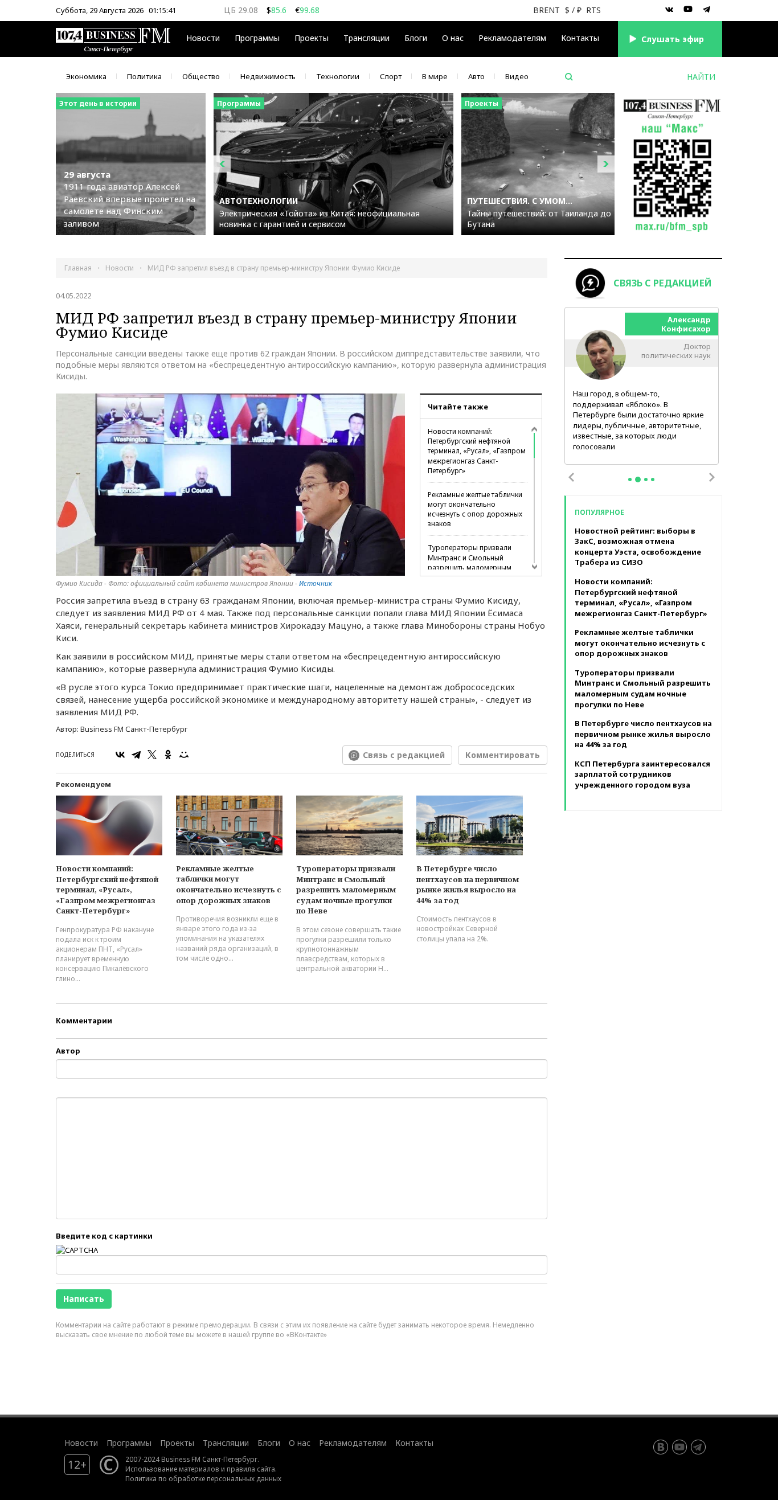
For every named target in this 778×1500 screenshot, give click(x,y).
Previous (571, 477)
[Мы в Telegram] (706, 9)
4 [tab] (652, 479)
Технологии (337, 76)
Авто (476, 76)
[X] (152, 754)
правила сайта (251, 1468)
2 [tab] (638, 479)
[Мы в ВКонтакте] (669, 9)
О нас (453, 37)
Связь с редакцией (404, 754)
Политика (144, 76)
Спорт (391, 76)
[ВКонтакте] (120, 754)
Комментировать (502, 754)
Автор (68, 1051)
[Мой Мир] (184, 754)
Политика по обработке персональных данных (203, 1478)
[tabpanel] (642, 386)
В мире (435, 76)
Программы (257, 37)
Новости (203, 37)
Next (712, 477)
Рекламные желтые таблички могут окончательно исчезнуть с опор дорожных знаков (475, 509)
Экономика (86, 76)
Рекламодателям (512, 37)
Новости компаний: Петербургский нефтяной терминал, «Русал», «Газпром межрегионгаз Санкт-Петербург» (477, 451)
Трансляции (226, 1442)
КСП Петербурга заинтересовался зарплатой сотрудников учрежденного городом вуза (642, 774)
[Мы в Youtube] (688, 9)
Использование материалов (172, 1468)
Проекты (177, 1442)
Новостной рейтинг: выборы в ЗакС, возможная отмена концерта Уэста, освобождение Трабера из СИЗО (638, 547)
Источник (315, 583)
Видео (517, 76)
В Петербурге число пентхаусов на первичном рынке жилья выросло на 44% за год (467, 884)
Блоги (415, 37)
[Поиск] (569, 76)
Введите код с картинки (104, 1236)
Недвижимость (268, 76)
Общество (201, 76)
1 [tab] (630, 479)
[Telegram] (136, 754)
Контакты (580, 37)
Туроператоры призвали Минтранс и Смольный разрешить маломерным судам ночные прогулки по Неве (472, 567)
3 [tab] (646, 479)
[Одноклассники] (168, 754)
